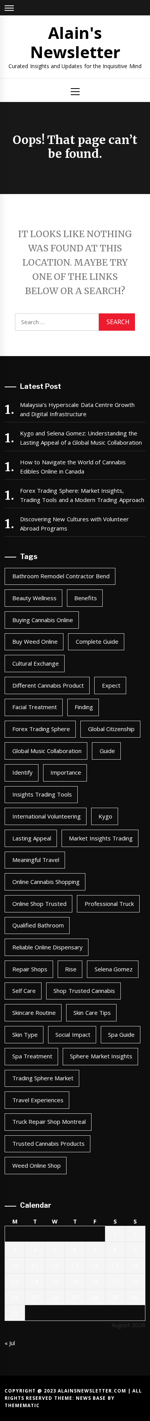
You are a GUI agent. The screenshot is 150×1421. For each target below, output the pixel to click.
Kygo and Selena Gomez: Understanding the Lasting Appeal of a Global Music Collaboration (81, 437)
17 (15, 1281)
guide (107, 751)
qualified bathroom (38, 925)
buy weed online (35, 641)
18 (35, 1281)
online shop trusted (39, 903)
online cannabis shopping (46, 881)
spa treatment (32, 1056)
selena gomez (114, 969)
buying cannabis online (42, 620)
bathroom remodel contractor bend (61, 576)
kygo (105, 816)
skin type (25, 1034)
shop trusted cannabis (84, 990)
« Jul (10, 1343)
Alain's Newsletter (75, 42)
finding (84, 707)
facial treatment (34, 707)
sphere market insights (101, 1056)
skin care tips (92, 1012)
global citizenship (111, 729)
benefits (85, 598)
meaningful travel (35, 860)
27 (75, 1297)
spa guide (121, 1034)
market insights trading (101, 838)
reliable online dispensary (47, 947)
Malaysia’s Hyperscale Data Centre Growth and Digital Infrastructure (77, 409)
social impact (72, 1034)
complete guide (97, 641)
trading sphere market (43, 1078)
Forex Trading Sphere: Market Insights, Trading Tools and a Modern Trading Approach (82, 495)
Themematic (22, 1405)
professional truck (109, 903)
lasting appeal (31, 838)
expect (111, 685)
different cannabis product (48, 685)
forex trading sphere (41, 729)
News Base (92, 1398)
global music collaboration (47, 751)
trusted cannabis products (48, 1143)
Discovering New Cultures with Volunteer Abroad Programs (74, 523)
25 (35, 1297)
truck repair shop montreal (49, 1121)
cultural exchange (35, 663)
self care (24, 990)
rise (71, 969)
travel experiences (37, 1100)
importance (65, 772)
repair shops (29, 969)
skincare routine (34, 1012)
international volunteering (46, 816)
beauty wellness (34, 598)
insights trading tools (42, 794)
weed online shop (36, 1165)
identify (22, 772)
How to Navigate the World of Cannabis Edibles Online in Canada (73, 466)
